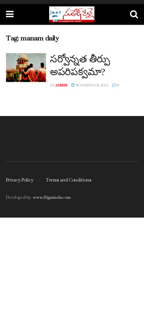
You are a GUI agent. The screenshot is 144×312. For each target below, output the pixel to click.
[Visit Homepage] (71, 14)
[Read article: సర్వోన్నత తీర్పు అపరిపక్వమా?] (26, 67)
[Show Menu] (10, 14)
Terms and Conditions (69, 180)
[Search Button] (134, 14)
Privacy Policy (20, 180)
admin (61, 85)
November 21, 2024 (91, 85)
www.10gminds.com (52, 197)
